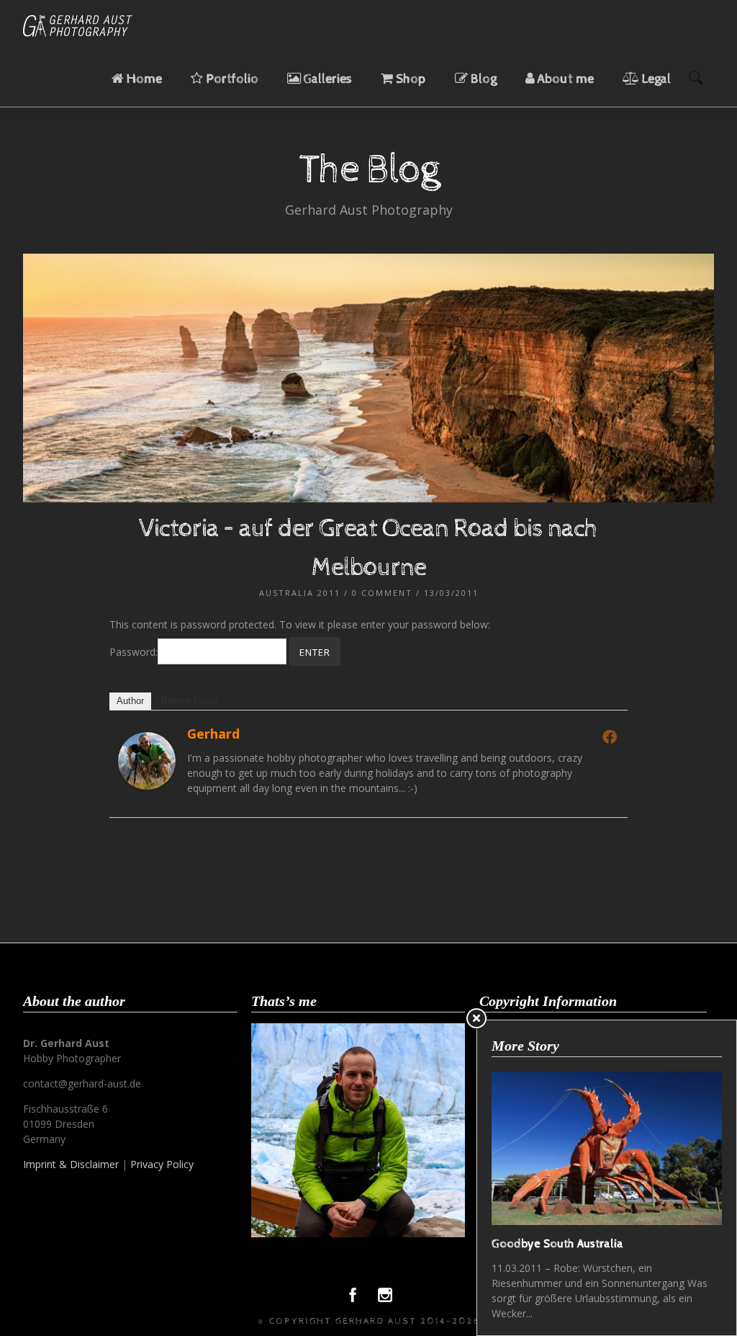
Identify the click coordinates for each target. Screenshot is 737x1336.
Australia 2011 (299, 592)
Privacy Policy (162, 1164)
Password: (133, 652)
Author (130, 700)
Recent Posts (189, 700)
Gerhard (213, 733)
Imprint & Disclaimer (71, 1164)
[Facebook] (609, 736)
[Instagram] (385, 1298)
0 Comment (382, 592)
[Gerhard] (147, 786)
